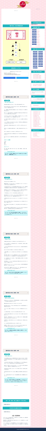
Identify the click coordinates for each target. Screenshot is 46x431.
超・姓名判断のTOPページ (37, 132)
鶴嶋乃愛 (38, 42)
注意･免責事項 (35, 135)
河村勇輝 (38, 34)
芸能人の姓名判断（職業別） (37, 76)
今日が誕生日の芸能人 (36, 74)
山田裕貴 (38, 31)
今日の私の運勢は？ (36, 105)
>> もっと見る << (37, 45)
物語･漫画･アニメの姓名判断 (37, 85)
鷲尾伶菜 (38, 29)
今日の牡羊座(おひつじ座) (37, 111)
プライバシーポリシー (36, 136)
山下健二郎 (38, 44)
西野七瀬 (38, 39)
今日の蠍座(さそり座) (36, 120)
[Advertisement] (15, 17)
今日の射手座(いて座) (36, 121)
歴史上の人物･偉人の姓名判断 (37, 84)
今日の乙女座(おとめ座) (36, 117)
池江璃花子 (38, 36)
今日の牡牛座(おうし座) (36, 112)
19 (12, 54)
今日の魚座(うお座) (36, 125)
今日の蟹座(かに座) (36, 115)
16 (12, 50)
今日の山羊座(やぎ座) (36, 122)
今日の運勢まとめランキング (37, 126)
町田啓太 (38, 37)
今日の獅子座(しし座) (36, 116)
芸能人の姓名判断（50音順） (37, 75)
